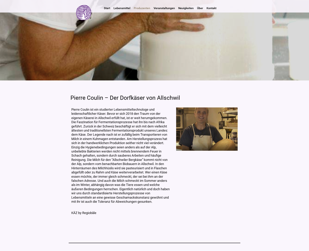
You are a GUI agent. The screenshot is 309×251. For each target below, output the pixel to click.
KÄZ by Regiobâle (83, 213)
